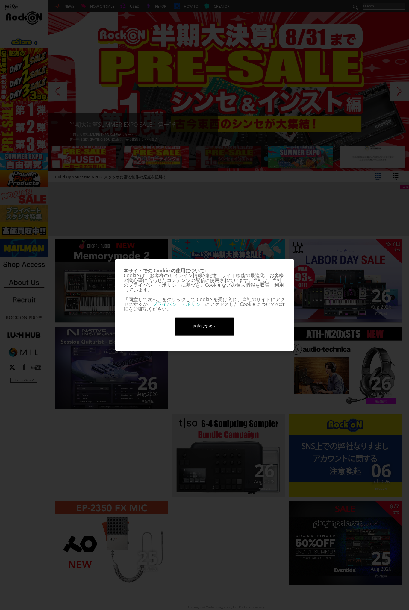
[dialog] (204, 305)
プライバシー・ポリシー (178, 304)
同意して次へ (204, 326)
